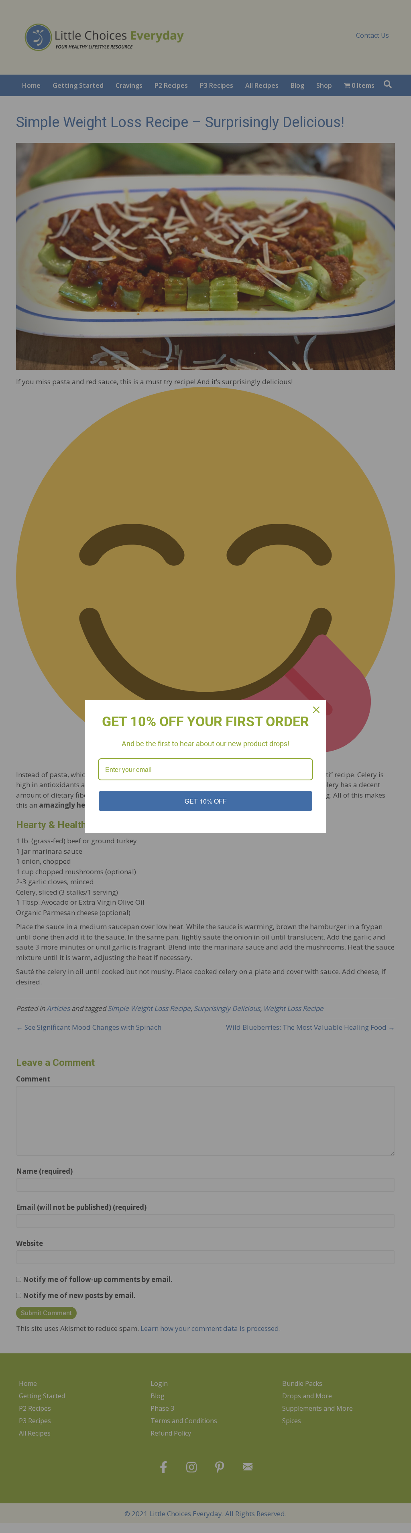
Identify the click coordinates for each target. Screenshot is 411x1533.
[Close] (316, 709)
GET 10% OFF (206, 801)
